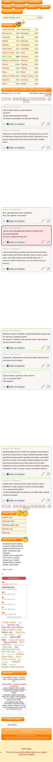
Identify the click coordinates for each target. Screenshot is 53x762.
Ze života (29, 80)
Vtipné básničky (10, 29)
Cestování (10, 37)
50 (46, 95)
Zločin (10, 84)
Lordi (29, 53)
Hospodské (29, 45)
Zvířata (29, 84)
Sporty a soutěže (10, 76)
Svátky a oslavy (29, 76)
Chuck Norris (10, 49)
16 (44, 99)
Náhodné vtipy (7, 529)
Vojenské (10, 80)
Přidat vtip (6, 533)
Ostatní (10, 64)
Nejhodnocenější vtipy (10, 525)
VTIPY (7, 2)
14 (36, 99)
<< (3, 99)
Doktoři (10, 41)
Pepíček (29, 64)
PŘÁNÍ (19, 7)
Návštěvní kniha (12, 11)
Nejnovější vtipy (8, 521)
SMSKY (32, 7)
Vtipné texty (29, 29)
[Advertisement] (26, 179)
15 (40, 99)
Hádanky (10, 45)
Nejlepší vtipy (7, 517)
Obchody (29, 60)
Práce (10, 72)
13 (32, 99)
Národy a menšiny (10, 60)
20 (50, 93)
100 (50, 95)
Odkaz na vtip (7, 569)
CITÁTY (20, 2)
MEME (44, 7)
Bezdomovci (10, 33)
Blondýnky (29, 33)
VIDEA (7, 7)
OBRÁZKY (34, 2)
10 (21, 99)
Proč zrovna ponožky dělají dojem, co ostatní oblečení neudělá (26, 753)
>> (28, 101)
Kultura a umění (10, 53)
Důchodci (29, 41)
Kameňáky (29, 49)
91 (49, 99)
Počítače (10, 68)
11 (24, 99)
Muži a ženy (10, 57)
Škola (29, 72)
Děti (29, 37)
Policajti (29, 68)
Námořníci (29, 57)
